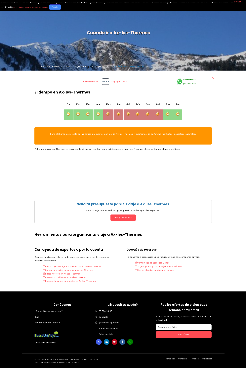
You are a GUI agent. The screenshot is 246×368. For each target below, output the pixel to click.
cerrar (237, 1)
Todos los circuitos (108, 328)
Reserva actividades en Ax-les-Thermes (66, 277)
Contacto (103, 317)
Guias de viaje (106, 334)
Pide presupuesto (123, 217)
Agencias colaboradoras (47, 322)
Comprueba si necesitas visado (153, 263)
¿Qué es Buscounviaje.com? (48, 311)
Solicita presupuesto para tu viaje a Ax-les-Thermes (123, 204)
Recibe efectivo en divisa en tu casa (155, 270)
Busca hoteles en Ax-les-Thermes (62, 274)
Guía (104, 81)
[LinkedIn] (106, 342)
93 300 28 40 (105, 311)
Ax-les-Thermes (90, 81)
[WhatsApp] (130, 342)
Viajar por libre (118, 81)
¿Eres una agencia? (109, 322)
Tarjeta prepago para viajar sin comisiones (159, 266)
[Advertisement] (119, 173)
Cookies (195, 359)
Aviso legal (207, 359)
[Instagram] (99, 342)
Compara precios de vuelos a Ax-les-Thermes (69, 270)
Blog (36, 317)
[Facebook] (122, 342)
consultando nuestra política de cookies (30, 7)
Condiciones (183, 359)
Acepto (55, 7)
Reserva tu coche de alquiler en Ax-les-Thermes (70, 281)
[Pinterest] (114, 342)
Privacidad (170, 359)
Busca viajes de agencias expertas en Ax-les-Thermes (73, 266)
